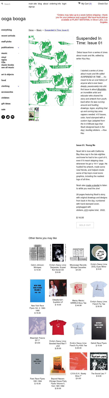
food (3, 80)
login (64, 3)
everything (6, 29)
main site (33, 3)
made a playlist (92, 185)
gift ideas (6, 103)
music (10, 53)
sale (3, 109)
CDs (3, 62)
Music (39, 30)
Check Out (103, 3)
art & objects (7, 74)
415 (86, 210)
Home (31, 30)
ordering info (55, 3)
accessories (7, 91)
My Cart (86, 3)
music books (7, 64)
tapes (4, 59)
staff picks (6, 41)
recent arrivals (8, 35)
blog (40, 3)
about (45, 3)
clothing (10, 86)
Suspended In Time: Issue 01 (57, 30)
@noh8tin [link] (101, 89)
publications (10, 47)
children (5, 97)
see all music (7, 67)
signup (32, 6)
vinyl (3, 57)
